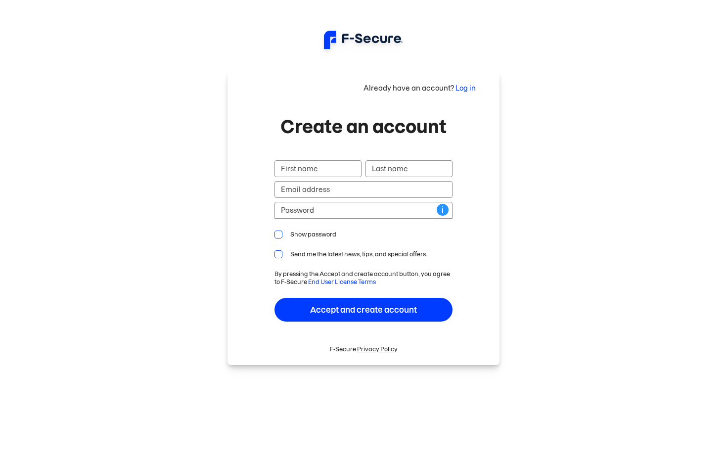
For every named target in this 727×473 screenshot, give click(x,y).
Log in (465, 88)
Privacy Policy (377, 349)
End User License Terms (342, 282)
